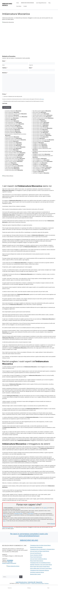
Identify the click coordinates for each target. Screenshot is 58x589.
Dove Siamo (18, 6)
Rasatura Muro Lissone (35, 574)
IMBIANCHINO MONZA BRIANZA (27, 2)
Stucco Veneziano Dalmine (36, 555)
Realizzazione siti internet (25, 583)
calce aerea (30, 513)
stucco (33, 507)
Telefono (4, 67)
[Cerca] (20, 576)
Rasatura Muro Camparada (36, 547)
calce (4, 520)
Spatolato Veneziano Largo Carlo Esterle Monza (41, 564)
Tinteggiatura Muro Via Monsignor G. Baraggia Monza (42, 549)
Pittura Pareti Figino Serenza (36, 560)
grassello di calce (18, 513)
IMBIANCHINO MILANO (29, 540)
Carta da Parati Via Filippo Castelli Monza (39, 551)
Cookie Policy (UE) (31, 582)
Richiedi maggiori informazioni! (9, 563)
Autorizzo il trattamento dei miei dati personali (13, 96)
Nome (4, 61)
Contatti (25, 6)
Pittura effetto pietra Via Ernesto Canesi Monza (41, 568)
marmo (4, 515)
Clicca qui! (10, 561)
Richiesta (5, 72)
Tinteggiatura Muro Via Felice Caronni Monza (40, 545)
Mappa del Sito (39, 582)
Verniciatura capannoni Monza (37, 572)
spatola (45, 507)
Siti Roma (46, 583)
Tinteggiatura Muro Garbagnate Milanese (39, 570)
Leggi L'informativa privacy (21, 582)
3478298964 (10, 560)
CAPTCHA (4, 103)
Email (31, 67)
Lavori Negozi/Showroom (41, 2)
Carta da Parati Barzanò (35, 553)
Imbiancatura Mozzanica (7, 527)
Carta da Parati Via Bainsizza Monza (38, 558)
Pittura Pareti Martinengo (36, 557)
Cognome (31, 65)
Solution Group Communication (37, 583)
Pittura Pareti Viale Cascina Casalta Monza (40, 566)
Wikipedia (52, 523)
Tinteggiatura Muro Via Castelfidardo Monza (40, 562)
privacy (42, 99)
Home (17, 2)
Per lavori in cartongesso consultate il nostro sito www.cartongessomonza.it (29, 535)
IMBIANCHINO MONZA (7, 4)
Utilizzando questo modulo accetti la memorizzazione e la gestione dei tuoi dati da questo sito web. (23, 101)
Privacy (4, 94)
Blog (49, 2)
